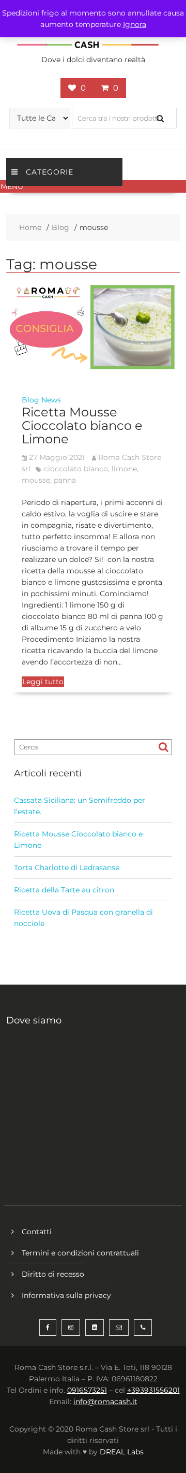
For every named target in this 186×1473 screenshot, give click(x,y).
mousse (36, 480)
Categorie (49, 172)
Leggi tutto (43, 681)
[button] (93, 186)
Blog (30, 400)
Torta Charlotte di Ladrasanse (66, 867)
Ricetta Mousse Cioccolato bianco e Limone (82, 426)
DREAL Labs (122, 1451)
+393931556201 (153, 1390)
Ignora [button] (134, 24)
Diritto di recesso (53, 1274)
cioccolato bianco (76, 468)
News (51, 400)
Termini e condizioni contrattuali (80, 1253)
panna (65, 480)
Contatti (37, 1231)
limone (124, 468)
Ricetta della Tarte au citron (64, 889)
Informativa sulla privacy (66, 1295)
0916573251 (87, 1390)
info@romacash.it (105, 1401)
